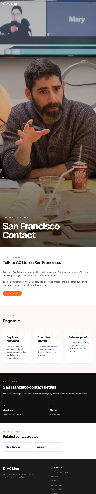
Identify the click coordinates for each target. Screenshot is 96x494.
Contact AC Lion (12, 293)
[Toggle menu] (91, 4)
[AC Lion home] (11, 468)
